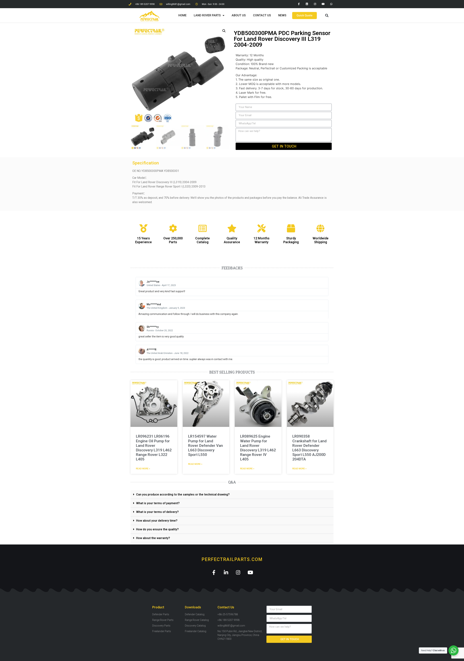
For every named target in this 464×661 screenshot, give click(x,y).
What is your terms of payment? (158, 503)
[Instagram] (315, 4)
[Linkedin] (307, 4)
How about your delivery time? (156, 520)
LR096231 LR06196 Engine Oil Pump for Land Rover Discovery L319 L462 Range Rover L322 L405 (154, 447)
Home (182, 15)
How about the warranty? (153, 538)
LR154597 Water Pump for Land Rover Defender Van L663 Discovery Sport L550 (205, 445)
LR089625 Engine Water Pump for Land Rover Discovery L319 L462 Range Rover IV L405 (258, 447)
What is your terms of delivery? (157, 512)
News (282, 15)
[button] (327, 16)
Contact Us (262, 15)
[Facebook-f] (299, 4)
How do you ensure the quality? (157, 529)
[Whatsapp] (331, 4)
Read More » (143, 468)
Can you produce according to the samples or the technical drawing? (183, 494)
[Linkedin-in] (225, 572)
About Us (239, 15)
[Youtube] (323, 4)
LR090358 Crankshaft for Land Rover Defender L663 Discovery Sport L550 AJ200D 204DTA (309, 447)
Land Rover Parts (207, 15)
